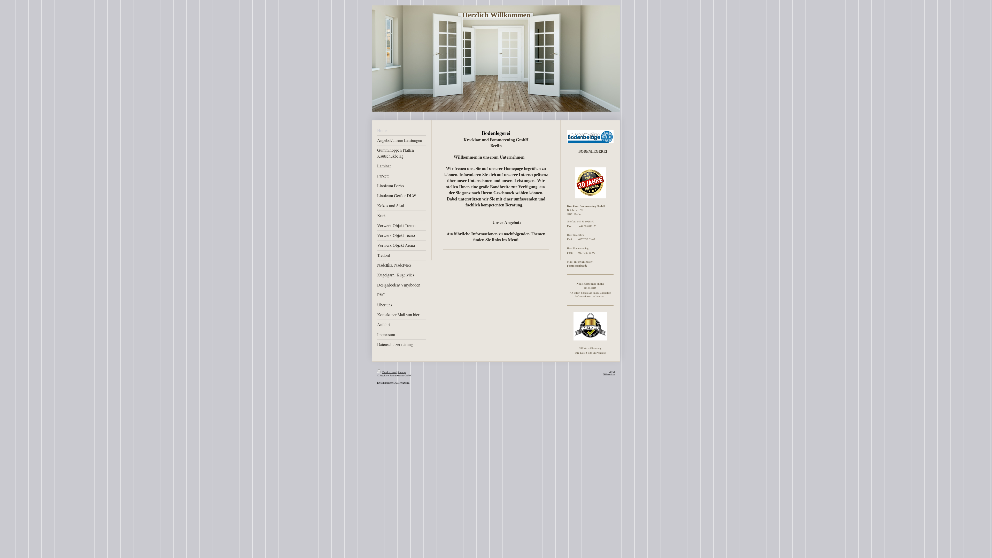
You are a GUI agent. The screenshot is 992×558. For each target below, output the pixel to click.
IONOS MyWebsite (399, 382)
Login (612, 371)
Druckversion (389, 372)
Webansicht (609, 374)
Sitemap (402, 372)
